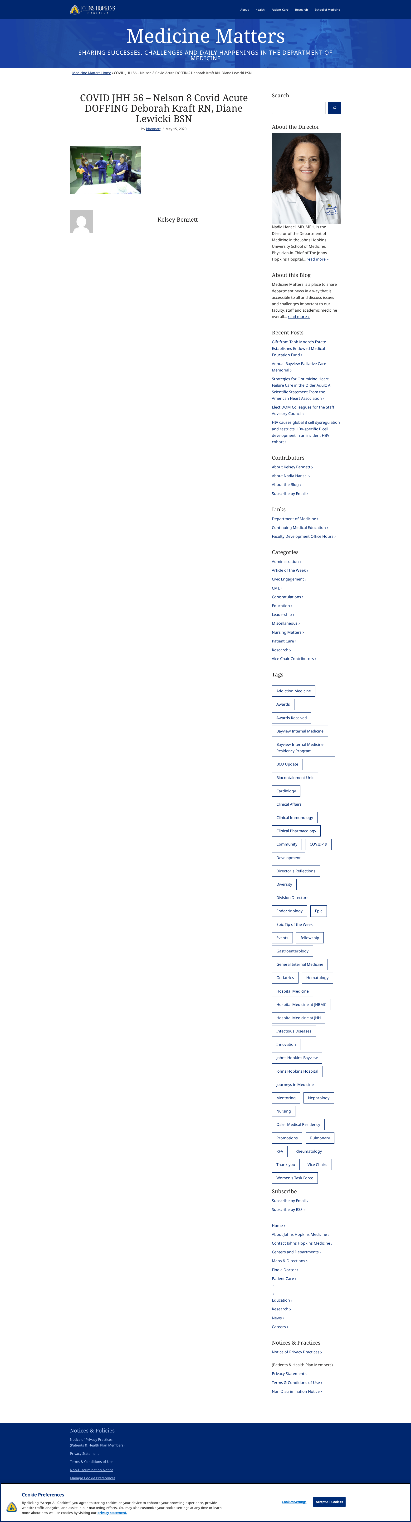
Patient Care (280, 10)
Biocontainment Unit (295, 777)
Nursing (283, 1111)
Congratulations (286, 596)
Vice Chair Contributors (293, 658)
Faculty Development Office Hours (302, 536)
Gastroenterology (292, 951)
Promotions (287, 1138)
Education (281, 605)
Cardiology (286, 791)
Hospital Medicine (292, 991)
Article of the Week (289, 570)
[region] (205, 1502)
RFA (279, 1151)
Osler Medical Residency (298, 1124)
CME (276, 588)
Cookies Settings (294, 1502)
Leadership (282, 614)
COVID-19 (318, 844)
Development (288, 857)
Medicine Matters (205, 35)
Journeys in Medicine (295, 1084)
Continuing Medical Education (299, 527)
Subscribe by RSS (287, 1209)
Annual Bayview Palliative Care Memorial (299, 367)
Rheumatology (308, 1151)
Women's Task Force (294, 1177)
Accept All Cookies (329, 1502)
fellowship (310, 937)
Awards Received (291, 717)
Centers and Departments (295, 1252)
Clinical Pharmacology (296, 830)
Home (277, 1225)
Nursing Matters (287, 632)
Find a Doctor (284, 1269)
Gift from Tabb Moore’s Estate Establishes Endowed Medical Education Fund (299, 348)
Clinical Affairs (289, 804)
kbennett (153, 129)
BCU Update (287, 764)
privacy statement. (112, 1512)
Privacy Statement (288, 1373)
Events (282, 937)
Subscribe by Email (289, 493)
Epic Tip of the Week (294, 924)
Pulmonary (320, 1138)
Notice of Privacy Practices (295, 1352)
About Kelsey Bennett (291, 467)
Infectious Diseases (293, 1031)
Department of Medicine (294, 518)
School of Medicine (327, 10)
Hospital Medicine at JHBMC (301, 1004)
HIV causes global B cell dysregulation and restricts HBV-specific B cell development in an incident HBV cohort (306, 432)
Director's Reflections (295, 871)
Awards (283, 704)
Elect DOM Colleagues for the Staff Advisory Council (303, 410)
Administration (285, 561)
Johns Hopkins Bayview (297, 1057)
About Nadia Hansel (290, 475)
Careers (279, 1326)
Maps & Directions (288, 1260)
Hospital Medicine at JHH (298, 1017)
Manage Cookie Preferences (92, 1478)
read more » (317, 259)
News (277, 1318)
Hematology (317, 977)
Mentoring (286, 1097)
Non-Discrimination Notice (296, 1391)
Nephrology (318, 1097)
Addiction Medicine (293, 691)
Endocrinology (289, 910)
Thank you (285, 1164)
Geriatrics (285, 977)
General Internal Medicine (299, 964)
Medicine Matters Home (91, 73)
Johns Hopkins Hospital (297, 1071)
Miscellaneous (285, 623)
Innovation (286, 1044)
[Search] (334, 108)
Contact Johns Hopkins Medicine (301, 1243)
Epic (318, 910)
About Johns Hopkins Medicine (299, 1234)
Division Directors (292, 897)
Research (301, 10)
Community (286, 844)
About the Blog (285, 484)
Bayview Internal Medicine (299, 731)
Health (260, 10)
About (244, 10)
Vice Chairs (317, 1164)
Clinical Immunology (294, 817)
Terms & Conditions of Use (296, 1382)
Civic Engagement (288, 579)
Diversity (284, 884)
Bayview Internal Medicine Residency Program (299, 747)
